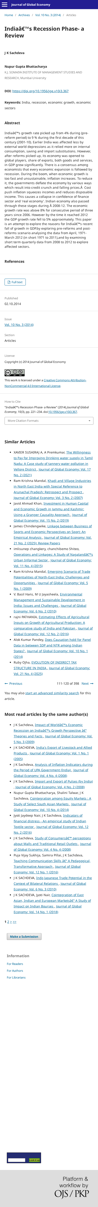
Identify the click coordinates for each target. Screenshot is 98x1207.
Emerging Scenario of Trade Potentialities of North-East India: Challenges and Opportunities (52, 577)
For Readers (15, 964)
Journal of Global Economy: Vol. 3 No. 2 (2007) (48, 498)
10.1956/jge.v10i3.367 (62, 412)
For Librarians (16, 977)
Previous (15, 683)
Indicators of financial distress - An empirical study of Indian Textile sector (50, 821)
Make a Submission (24, 936)
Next (85, 683)
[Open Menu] (4, 4)
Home (9, 15)
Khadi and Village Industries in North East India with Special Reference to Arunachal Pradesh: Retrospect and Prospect (52, 486)
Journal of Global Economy (30, 4)
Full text (17, 282)
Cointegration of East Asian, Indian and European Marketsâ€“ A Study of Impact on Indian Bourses (52, 900)
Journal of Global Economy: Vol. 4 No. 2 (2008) (50, 787)
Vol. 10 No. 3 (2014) (48, 15)
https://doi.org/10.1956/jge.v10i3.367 (40, 91)
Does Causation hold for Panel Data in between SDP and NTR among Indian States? (52, 645)
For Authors (15, 971)
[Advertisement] (20, 1066)
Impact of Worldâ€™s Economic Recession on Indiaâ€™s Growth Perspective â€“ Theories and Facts (50, 730)
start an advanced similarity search (52, 693)
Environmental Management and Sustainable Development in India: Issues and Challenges (49, 600)
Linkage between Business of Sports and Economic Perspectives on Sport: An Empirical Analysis (53, 532)
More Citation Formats (23, 421)
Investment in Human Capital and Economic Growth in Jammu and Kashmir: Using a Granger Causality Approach (51, 509)
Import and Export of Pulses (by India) (64, 781)
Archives (24, 15)
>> (14, 922)
